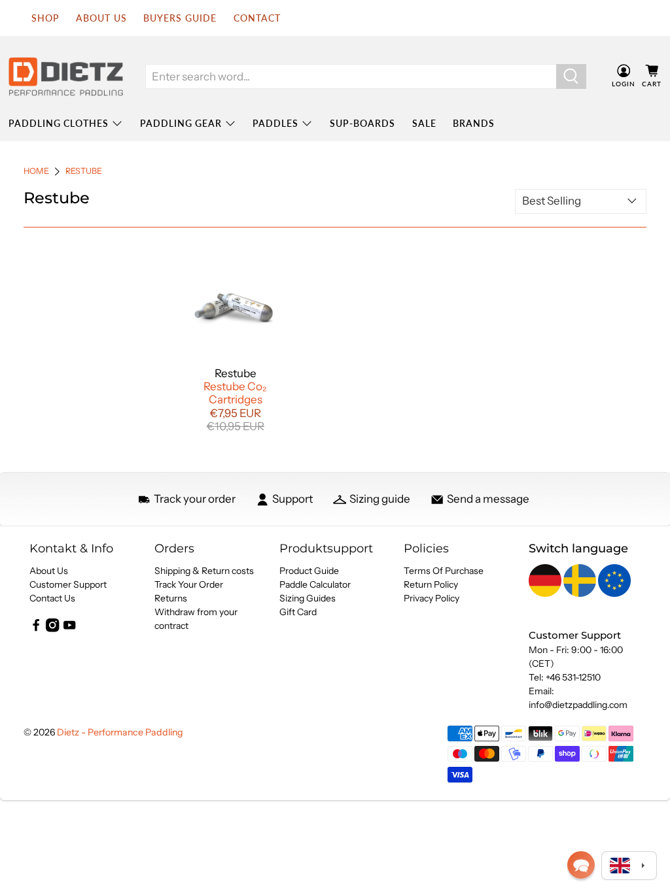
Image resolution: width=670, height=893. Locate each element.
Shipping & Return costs (204, 571)
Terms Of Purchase (444, 571)
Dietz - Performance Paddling (120, 732)
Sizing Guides (307, 598)
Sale (424, 123)
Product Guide (309, 571)
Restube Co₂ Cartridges (235, 393)
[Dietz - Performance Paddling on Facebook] (36, 629)
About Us (48, 571)
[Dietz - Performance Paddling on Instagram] (52, 629)
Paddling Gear (181, 123)
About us (101, 18)
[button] (581, 865)
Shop (45, 18)
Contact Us (52, 598)
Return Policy (431, 584)
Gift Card (298, 612)
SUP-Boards (362, 123)
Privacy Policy (431, 598)
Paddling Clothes (59, 123)
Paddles (275, 123)
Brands (474, 123)
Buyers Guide (180, 18)
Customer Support (68, 584)
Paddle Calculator (315, 584)
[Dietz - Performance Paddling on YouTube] (69, 629)
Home (36, 171)
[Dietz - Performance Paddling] (66, 76)
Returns (170, 598)
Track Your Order (188, 584)
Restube (83, 171)
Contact (257, 18)
